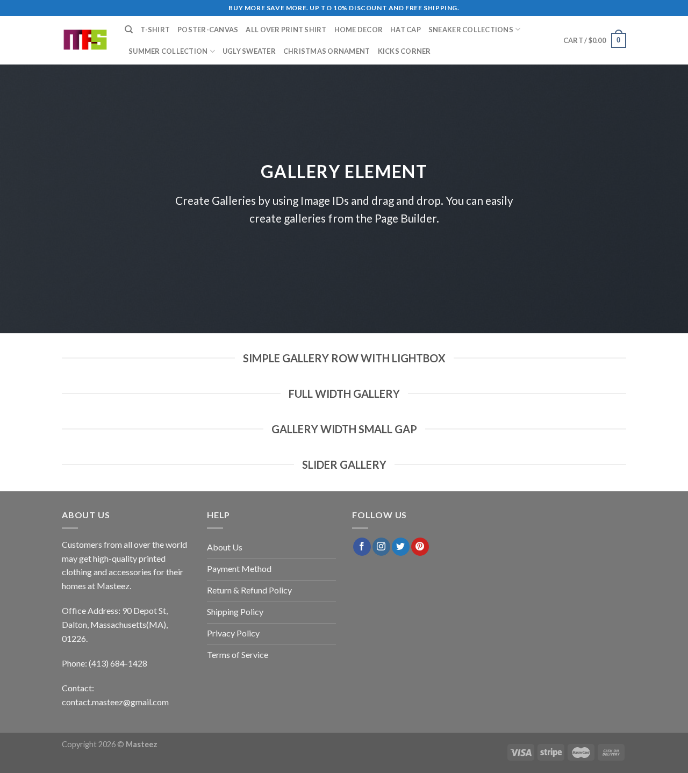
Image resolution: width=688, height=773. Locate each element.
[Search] (129, 29)
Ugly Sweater (249, 51)
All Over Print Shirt (286, 29)
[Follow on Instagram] (381, 547)
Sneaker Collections (470, 29)
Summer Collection (167, 51)
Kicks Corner (404, 51)
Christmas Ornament (326, 51)
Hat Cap (405, 29)
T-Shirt (155, 29)
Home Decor (358, 29)
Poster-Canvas (207, 29)
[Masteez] (85, 40)
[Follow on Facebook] (362, 547)
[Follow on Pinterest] (420, 547)
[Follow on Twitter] (401, 547)
